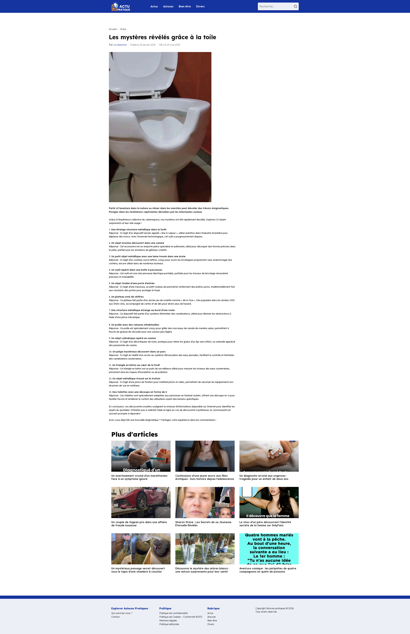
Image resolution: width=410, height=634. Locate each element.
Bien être (185, 6)
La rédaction (120, 44)
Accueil (113, 29)
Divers (200, 6)
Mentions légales (168, 620)
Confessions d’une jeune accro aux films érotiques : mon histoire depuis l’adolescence (204, 477)
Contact (115, 616)
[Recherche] (296, 6)
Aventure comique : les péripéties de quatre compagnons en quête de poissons (267, 570)
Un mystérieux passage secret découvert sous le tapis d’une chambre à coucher (138, 570)
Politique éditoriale (169, 624)
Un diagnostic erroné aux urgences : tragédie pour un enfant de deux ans (263, 477)
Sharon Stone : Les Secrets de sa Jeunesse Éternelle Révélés (203, 524)
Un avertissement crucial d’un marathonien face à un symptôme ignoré (139, 477)
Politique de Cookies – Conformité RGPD (180, 616)
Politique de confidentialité (173, 613)
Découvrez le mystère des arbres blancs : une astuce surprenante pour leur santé (202, 570)
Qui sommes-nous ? (121, 613)
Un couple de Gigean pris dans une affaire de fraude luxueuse (139, 524)
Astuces (168, 6)
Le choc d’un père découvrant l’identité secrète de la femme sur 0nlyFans (265, 524)
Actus (154, 6)
